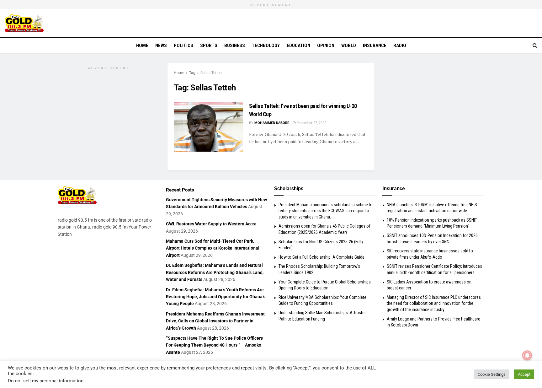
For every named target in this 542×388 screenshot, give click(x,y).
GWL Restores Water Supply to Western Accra (211, 223)
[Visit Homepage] (24, 23)
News (161, 45)
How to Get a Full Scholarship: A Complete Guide (321, 257)
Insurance (374, 45)
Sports (208, 45)
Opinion (325, 45)
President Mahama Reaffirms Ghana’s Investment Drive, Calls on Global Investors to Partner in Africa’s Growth (215, 321)
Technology (266, 45)
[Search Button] (535, 45)
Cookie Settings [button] (492, 374)
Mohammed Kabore (271, 123)
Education (298, 45)
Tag (192, 73)
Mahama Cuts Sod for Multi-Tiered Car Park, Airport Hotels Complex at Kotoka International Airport (212, 248)
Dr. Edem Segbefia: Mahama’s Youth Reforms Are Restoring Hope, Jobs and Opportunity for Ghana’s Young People (215, 296)
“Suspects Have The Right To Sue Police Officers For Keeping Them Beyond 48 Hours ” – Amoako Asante (214, 345)
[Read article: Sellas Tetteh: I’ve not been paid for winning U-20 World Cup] (208, 126)
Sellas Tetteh (211, 73)
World (348, 45)
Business (234, 45)
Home (142, 45)
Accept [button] (524, 374)
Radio (399, 45)
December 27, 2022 (310, 123)
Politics (183, 45)
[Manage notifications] (527, 355)
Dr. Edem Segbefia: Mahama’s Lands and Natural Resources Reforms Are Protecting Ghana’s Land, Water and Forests (214, 272)
